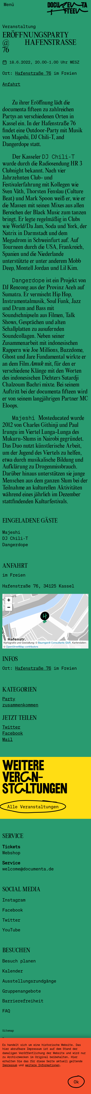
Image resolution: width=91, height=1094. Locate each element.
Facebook (12, 733)
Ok (76, 1081)
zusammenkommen (20, 704)
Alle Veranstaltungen (33, 806)
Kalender (12, 970)
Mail (7, 739)
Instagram (13, 899)
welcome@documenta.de (28, 868)
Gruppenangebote (21, 991)
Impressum (9, 1065)
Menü (9, 4)
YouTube (11, 929)
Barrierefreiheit (22, 1000)
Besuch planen (19, 960)
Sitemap (8, 1030)
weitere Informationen (42, 1065)
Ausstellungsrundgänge (29, 981)
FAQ (6, 1010)
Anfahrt (11, 84)
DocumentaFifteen (67, 8)
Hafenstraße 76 (33, 73)
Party (8, 698)
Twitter (11, 727)
